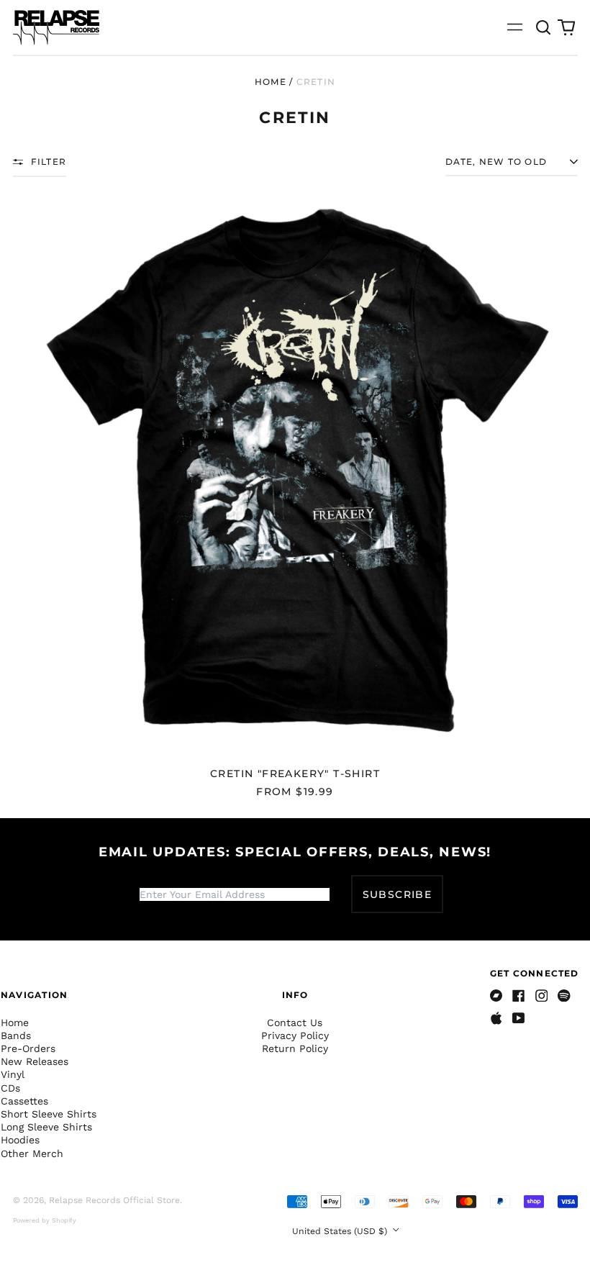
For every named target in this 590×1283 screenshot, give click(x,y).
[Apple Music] (496, 1018)
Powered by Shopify (44, 1220)
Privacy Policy (295, 1035)
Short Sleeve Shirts (48, 1114)
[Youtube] (518, 1018)
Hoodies (20, 1140)
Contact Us (294, 1022)
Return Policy (295, 1048)
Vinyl (12, 1074)
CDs (10, 1088)
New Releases (34, 1061)
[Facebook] (518, 995)
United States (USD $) (341, 1231)
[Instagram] (541, 995)
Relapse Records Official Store (114, 1200)
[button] (543, 27)
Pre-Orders (28, 1048)
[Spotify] (564, 995)
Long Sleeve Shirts (46, 1127)
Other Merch (32, 1153)
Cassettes (24, 1101)
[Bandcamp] (496, 995)
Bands (16, 1035)
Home (270, 81)
